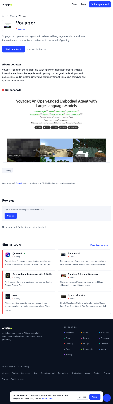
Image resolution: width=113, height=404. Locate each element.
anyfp (6, 4)
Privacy (107, 373)
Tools (74, 4)
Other (68, 349)
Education (105, 338)
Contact (97, 373)
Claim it (19, 183)
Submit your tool (100, 4)
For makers (63, 373)
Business (105, 333)
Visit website (13, 49)
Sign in (10, 216)
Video (103, 349)
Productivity (88, 349)
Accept (95, 397)
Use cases (25, 373)
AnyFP (5, 16)
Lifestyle (104, 344)
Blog (83, 4)
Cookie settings (17, 379)
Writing (69, 355)
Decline (82, 397)
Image (86, 344)
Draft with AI (77, 373)
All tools (5, 373)
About (87, 373)
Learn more (47, 398)
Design (86, 338)
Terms (5, 379)
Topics (15, 373)
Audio (85, 333)
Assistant (70, 333)
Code (68, 338)
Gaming (13, 16)
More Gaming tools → (100, 245)
